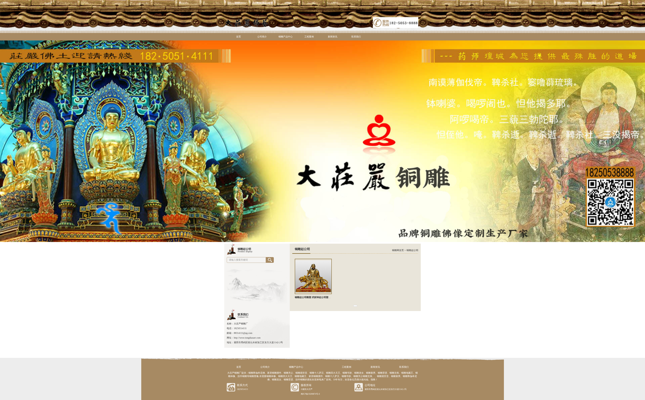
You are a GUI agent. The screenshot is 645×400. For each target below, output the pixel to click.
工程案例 (309, 36)
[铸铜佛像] (322, 141)
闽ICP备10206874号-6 (310, 394)
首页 (238, 36)
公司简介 (262, 36)
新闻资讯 (332, 36)
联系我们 (356, 36)
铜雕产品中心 (285, 36)
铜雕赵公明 (412, 250)
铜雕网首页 (398, 250)
